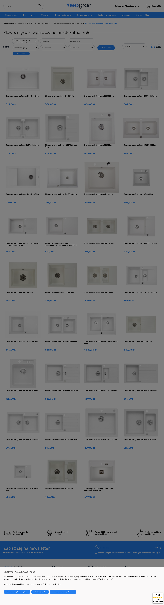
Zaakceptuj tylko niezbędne (17, 592)
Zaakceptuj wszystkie (62, 592)
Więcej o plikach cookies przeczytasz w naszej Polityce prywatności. (32, 584)
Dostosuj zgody (40, 592)
